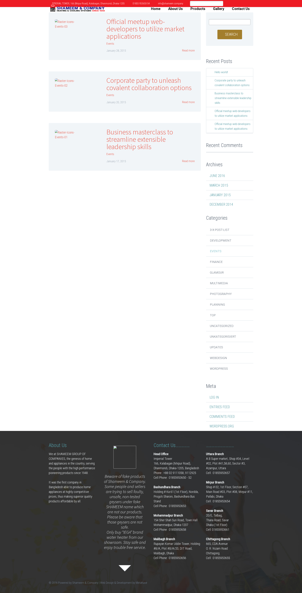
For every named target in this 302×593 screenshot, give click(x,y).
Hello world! (221, 72)
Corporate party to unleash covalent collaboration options (149, 84)
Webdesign (218, 358)
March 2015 (219, 185)
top (213, 315)
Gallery (218, 9)
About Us (175, 9)
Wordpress (219, 368)
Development (220, 240)
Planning (217, 304)
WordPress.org (222, 426)
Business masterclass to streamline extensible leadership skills (139, 139)
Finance (216, 262)
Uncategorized (221, 326)
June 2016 (217, 176)
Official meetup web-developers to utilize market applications (145, 29)
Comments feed (222, 416)
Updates (216, 347)
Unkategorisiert (223, 336)
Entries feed (220, 407)
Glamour (217, 272)
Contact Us (241, 9)
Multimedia (219, 283)
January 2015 (220, 195)
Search (231, 34)
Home (155, 9)
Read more (188, 50)
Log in (214, 397)
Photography (221, 294)
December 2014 (221, 204)
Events (110, 43)
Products (197, 9)
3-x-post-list (219, 230)
